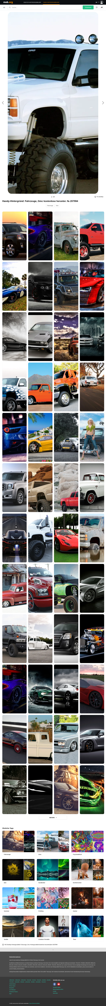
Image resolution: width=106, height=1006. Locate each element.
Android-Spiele (12, 983)
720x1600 (39, 980)
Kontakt (54, 991)
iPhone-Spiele (12, 985)
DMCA (38, 1003)
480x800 (44, 980)
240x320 (34, 980)
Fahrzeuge (50, 205)
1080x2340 (23, 980)
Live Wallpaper (12, 989)
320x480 (49, 980)
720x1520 (43, 982)
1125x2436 (27, 982)
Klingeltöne (11, 987)
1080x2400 (17, 980)
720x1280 (29, 980)
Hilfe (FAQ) (55, 993)
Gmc (57, 205)
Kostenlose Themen (13, 991)
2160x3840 (38, 982)
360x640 (22, 982)
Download (88, 7)
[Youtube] (59, 985)
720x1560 (11, 982)
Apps (10, 993)
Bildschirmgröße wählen (58, 989)
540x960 (33, 982)
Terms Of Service (32, 1003)
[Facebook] (55, 985)
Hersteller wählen (56, 987)
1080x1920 (11, 980)
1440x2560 (17, 982)
